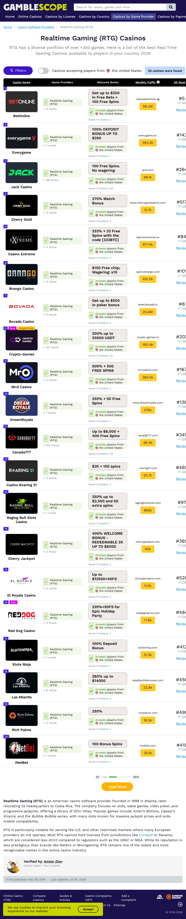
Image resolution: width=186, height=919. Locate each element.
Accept (88, 909)
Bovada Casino (21, 321)
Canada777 (21, 452)
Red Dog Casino (21, 631)
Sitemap (119, 905)
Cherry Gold (21, 219)
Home (7, 27)
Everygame (21, 152)
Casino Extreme (21, 254)
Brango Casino (21, 289)
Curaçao (146, 835)
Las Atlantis (22, 697)
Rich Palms (21, 730)
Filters (20, 71)
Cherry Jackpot (21, 558)
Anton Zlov (53, 862)
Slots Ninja (21, 664)
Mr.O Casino (21, 387)
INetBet (21, 762)
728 (183, 102)
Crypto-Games (21, 354)
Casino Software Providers (36, 27)
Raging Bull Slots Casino (21, 520)
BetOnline (21, 116)
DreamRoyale (21, 420)
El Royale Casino (21, 595)
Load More (117, 787)
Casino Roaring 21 (22, 485)
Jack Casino (21, 187)
